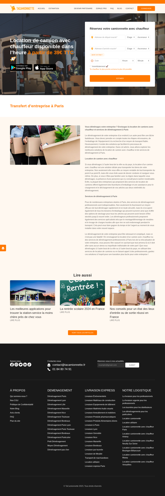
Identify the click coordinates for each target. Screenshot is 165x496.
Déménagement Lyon (56, 400)
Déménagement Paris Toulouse (61, 429)
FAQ (112, 8)
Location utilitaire (92, 462)
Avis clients (15, 413)
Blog (119, 8)
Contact (130, 8)
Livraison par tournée (94, 450)
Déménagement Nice (56, 413)
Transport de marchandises (96, 458)
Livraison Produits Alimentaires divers (101, 421)
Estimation (54, 8)
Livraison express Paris (95, 466)
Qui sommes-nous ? (18, 396)
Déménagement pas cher (58, 450)
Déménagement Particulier (58, 437)
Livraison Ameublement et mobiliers (100, 413)
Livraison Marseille (93, 441)
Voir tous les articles (82, 333)
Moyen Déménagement (57, 446)
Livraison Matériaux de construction (100, 400)
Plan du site (15, 421)
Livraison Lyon (91, 429)
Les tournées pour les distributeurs (137, 407)
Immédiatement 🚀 (100, 66)
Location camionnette (131, 418)
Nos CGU (14, 400)
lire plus (15, 320)
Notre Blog (14, 409)
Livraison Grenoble (93, 433)
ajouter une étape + (97, 54)
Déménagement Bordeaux (58, 421)
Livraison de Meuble (93, 454)
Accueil (41, 8)
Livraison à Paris (92, 425)
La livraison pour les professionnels (137, 396)
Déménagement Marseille (58, 409)
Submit (132, 365)
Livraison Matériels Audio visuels (99, 409)
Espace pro (101, 8)
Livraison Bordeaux (93, 446)
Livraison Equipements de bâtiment (100, 404)
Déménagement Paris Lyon (59, 425)
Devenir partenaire (83, 8)
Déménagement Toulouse (58, 417)
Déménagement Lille (56, 404)
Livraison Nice (91, 437)
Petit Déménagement (56, 441)
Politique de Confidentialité (21, 404)
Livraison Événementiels (95, 396)
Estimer (120, 78)
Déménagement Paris (56, 396)
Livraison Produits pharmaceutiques (100, 417)
